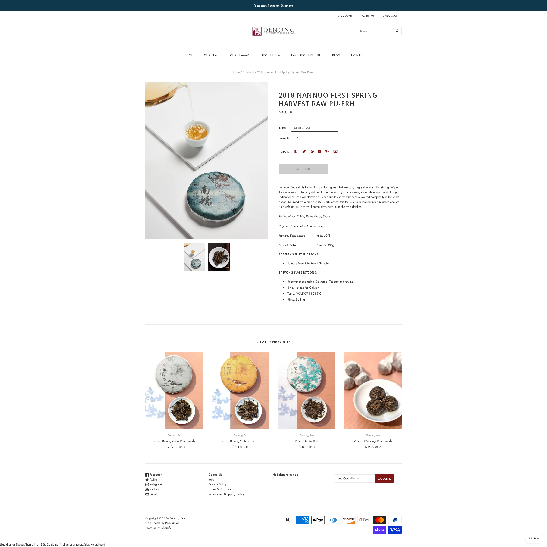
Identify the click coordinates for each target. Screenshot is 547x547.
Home (189, 55)
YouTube (154, 489)
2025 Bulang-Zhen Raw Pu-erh (174, 441)
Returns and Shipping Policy (226, 494)
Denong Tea (174, 435)
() (368, 16)
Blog (336, 55)
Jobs (211, 479)
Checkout (390, 16)
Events (356, 55)
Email (153, 494)
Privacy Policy (217, 484)
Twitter (153, 479)
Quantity (284, 138)
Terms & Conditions (221, 489)
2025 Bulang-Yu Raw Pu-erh (240, 441)
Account (345, 16)
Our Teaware (240, 55)
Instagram (155, 484)
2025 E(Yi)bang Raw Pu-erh (373, 441)
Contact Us (215, 474)
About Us (269, 55)
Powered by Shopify (158, 528)
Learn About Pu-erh (305, 55)
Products (248, 72)
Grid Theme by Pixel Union (162, 523)
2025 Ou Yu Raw (306, 441)
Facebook (155, 474)
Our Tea (210, 55)
